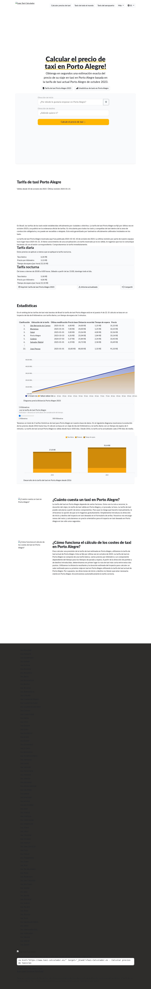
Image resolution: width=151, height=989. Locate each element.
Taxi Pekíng (24, 854)
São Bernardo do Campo (40, 326)
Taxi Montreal (25, 835)
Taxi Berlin (24, 676)
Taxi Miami (24, 827)
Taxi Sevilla (24, 895)
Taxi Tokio (24, 910)
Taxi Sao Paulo (26, 884)
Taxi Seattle (24, 888)
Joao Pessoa (35, 349)
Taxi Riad (23, 865)
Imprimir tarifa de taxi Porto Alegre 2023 (37, 287)
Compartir (128, 287)
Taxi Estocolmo (26, 752)
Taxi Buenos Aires (27, 691)
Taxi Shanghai (25, 899)
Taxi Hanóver (25, 767)
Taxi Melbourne (26, 824)
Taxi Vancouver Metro (29, 922)
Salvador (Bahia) (36, 342)
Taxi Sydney (25, 903)
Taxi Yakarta (25, 937)
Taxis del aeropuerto (106, 5)
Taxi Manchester (27, 820)
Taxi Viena (24, 926)
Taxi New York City (28, 846)
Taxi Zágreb (25, 941)
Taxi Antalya (25, 665)
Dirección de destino (46, 108)
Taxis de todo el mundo (84, 5)
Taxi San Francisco (27, 880)
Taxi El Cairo (25, 748)
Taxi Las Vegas (26, 790)
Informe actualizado (89, 287)
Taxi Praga (24, 861)
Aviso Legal (21, 971)
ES (131, 5)
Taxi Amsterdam (26, 658)
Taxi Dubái (24, 737)
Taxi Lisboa (24, 793)
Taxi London (25, 801)
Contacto (30, 971)
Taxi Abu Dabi (25, 650)
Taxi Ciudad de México (29, 699)
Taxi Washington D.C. (29, 929)
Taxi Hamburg (25, 759)
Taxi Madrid (25, 812)
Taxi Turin (24, 918)
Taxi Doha (24, 729)
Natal (32, 332)
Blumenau (34, 329)
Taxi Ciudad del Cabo (29, 703)
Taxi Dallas (24, 718)
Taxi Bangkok (25, 669)
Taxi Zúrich (24, 944)
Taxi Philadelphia (27, 858)
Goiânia (33, 339)
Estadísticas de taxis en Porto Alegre (93, 88)
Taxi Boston (25, 684)
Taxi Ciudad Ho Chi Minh (30, 707)
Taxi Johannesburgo (28, 786)
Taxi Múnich (25, 843)
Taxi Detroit (25, 725)
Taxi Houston (25, 775)
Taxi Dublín (24, 741)
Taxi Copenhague (27, 714)
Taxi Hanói (24, 763)
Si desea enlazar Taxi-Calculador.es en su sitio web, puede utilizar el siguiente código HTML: (54, 956)
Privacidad (39, 971)
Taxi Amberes (25, 654)
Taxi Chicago (25, 695)
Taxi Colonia (25, 710)
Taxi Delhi (24, 722)
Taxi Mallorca (25, 816)
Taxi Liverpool (25, 797)
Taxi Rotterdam (26, 876)
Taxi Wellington (26, 933)
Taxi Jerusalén (26, 782)
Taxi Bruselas (25, 688)
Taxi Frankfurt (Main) (28, 756)
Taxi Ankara (25, 661)
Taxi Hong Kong (26, 771)
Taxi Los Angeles (26, 805)
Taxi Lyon (24, 809)
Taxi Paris (24, 850)
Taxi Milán (24, 831)
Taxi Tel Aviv (25, 907)
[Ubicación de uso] (106, 102)
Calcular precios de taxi (61, 5)
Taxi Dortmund (26, 733)
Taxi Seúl (23, 892)
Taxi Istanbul (25, 778)
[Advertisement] (75, 28)
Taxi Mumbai (25, 839)
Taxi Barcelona (26, 673)
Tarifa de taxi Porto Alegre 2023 (57, 88)
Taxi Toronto (25, 914)
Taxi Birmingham (27, 680)
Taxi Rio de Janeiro (28, 869)
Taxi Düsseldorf (26, 744)
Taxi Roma (24, 873)
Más (120, 5)
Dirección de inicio (45, 98)
